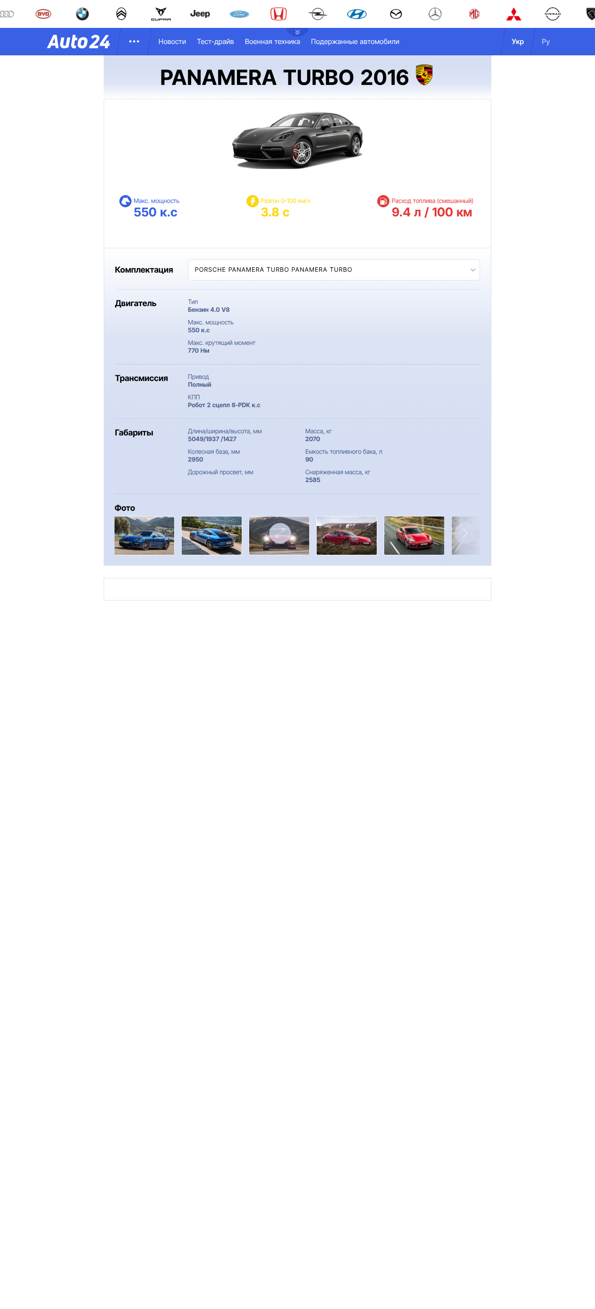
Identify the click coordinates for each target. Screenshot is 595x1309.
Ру (546, 41)
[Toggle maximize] (280, 533)
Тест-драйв (215, 41)
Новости (172, 41)
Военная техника (272, 41)
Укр (518, 41)
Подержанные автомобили (355, 41)
